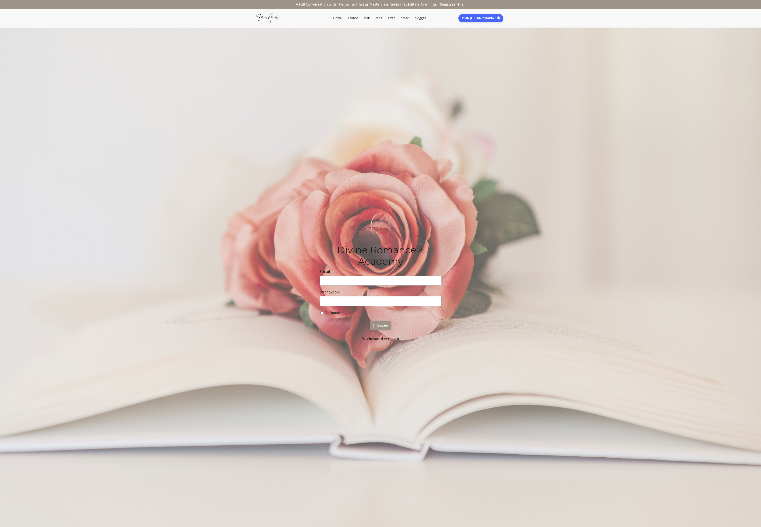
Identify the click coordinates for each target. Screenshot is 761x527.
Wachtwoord (330, 292)
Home (337, 18)
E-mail (325, 271)
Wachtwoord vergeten (380, 339)
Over (391, 18)
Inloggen (420, 18)
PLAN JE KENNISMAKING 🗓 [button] (481, 18)
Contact (404, 18)
